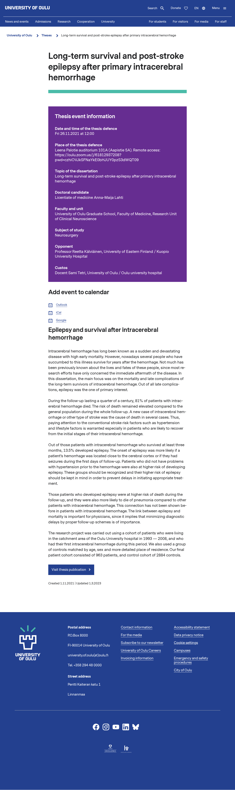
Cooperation (86, 22)
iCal (58, 313)
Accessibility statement (192, 627)
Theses (46, 35)
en (201, 11)
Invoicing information (137, 658)
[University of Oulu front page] (36, 8)
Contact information (136, 627)
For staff (221, 22)
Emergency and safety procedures (191, 660)
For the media (131, 635)
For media (201, 22)
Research (64, 22)
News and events (16, 22)
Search (152, 8)
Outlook (61, 305)
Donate (176, 8)
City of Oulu (183, 670)
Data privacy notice (188, 635)
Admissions (43, 22)
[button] (219, 8)
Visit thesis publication (69, 569)
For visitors (180, 22)
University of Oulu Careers (141, 650)
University (108, 22)
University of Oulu (19, 35)
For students (157, 22)
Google (61, 320)
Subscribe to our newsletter (142, 642)
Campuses (182, 650)
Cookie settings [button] (186, 642)
